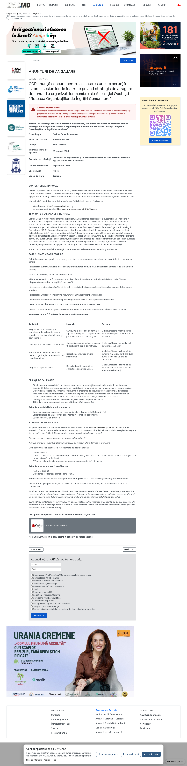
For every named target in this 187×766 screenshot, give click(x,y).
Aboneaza (39, 616)
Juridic (36, 589)
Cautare (128, 60)
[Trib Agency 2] (160, 70)
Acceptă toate (151, 754)
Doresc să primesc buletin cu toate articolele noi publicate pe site (64, 609)
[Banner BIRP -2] (71, 38)
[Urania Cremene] (70, 661)
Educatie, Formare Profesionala (48, 580)
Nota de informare (34, 760)
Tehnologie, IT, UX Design (45, 583)
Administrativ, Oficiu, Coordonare (48, 586)
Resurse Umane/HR (42, 592)
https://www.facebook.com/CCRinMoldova (76, 209)
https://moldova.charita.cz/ (58, 206)
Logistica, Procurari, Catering (46, 595)
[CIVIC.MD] (18, 5)
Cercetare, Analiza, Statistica (47, 598)
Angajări (32, 79)
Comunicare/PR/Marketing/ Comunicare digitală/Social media (62, 575)
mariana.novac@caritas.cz (104, 427)
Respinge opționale (108, 754)
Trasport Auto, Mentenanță (46, 606)
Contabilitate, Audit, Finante (46, 578)
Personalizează (131, 754)
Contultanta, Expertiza (43, 600)
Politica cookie (50, 760)
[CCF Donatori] (160, 35)
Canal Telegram (160, 141)
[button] (54, 5)
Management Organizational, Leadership (52, 603)
